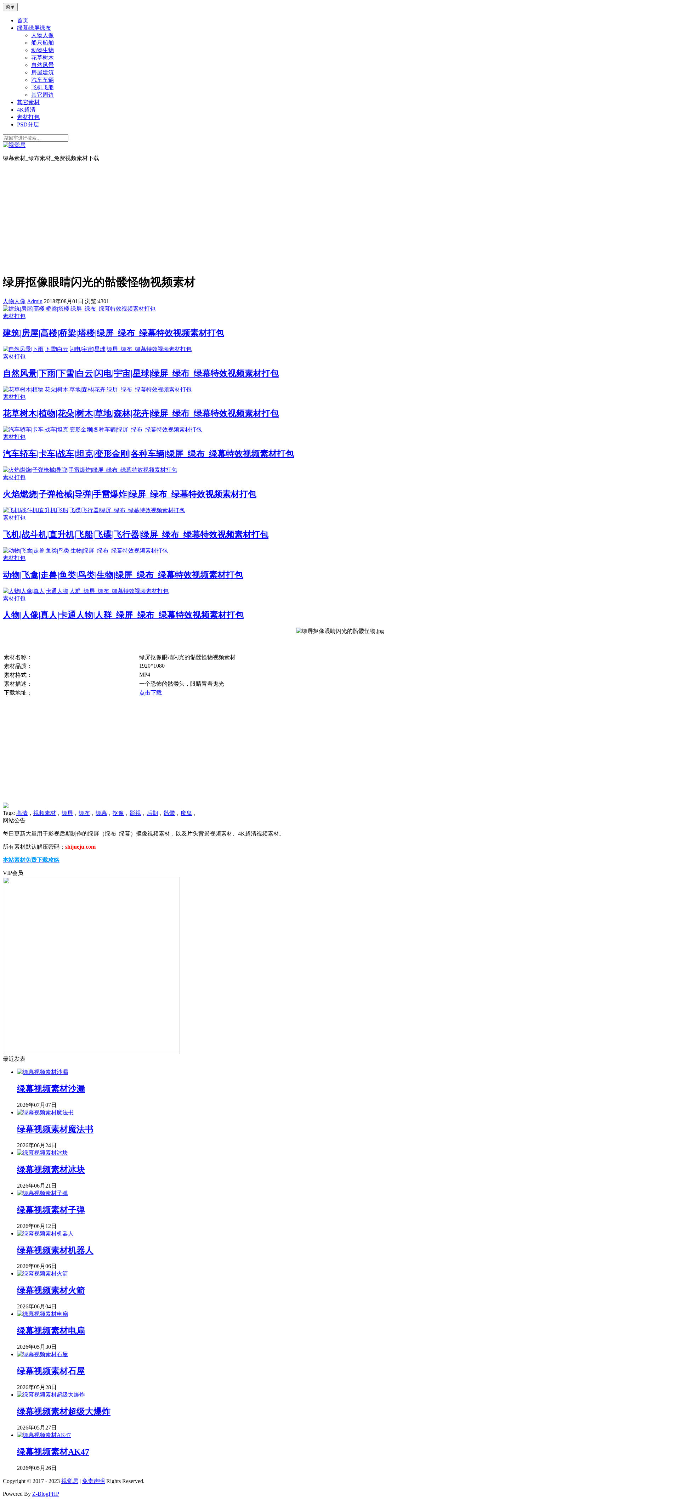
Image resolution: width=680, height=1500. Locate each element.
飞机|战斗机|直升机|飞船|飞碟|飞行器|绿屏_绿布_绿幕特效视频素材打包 (135, 534)
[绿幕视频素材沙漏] (42, 1072)
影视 (135, 813)
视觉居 (69, 1481)
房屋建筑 (42, 72)
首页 (22, 20)
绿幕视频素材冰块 (51, 1169)
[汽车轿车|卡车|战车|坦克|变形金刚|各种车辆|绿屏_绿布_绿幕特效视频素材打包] (102, 429)
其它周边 (42, 95)
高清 (22, 813)
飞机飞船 (42, 87)
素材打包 (28, 117)
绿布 (84, 813)
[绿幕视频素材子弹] (42, 1193)
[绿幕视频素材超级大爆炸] (51, 1395)
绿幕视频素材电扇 (51, 1330)
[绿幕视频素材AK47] (44, 1435)
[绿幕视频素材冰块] (42, 1153)
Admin (34, 301)
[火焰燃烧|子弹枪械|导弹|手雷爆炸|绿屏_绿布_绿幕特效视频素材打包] (90, 470)
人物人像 (42, 35)
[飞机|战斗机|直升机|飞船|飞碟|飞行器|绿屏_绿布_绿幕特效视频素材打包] (94, 510)
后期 (152, 813)
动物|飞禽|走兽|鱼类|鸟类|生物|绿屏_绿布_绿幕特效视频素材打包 (123, 574)
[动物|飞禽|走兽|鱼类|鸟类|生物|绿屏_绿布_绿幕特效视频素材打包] (85, 551)
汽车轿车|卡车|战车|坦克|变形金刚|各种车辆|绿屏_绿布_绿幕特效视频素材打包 (148, 453)
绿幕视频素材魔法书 (55, 1129)
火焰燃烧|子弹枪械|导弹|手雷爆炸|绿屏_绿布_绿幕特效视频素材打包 (129, 494)
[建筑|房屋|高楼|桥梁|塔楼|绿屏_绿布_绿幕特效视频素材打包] (79, 309)
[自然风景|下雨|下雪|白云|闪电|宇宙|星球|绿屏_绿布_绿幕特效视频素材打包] (97, 349)
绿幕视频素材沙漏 (51, 1088)
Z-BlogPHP (45, 1494)
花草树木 (42, 58)
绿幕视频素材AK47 (53, 1451)
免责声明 (93, 1481)
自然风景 (42, 65)
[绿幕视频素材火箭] (42, 1273)
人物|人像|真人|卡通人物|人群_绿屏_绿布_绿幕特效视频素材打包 (123, 614)
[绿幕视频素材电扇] (42, 1314)
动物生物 (42, 50)
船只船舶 (42, 43)
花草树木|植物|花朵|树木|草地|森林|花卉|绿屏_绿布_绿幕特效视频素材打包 (141, 413)
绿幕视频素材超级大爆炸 (63, 1411)
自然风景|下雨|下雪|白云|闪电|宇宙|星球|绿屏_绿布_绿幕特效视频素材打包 (141, 373)
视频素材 (44, 813)
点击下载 (150, 693)
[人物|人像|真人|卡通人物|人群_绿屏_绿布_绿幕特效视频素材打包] (86, 591)
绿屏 (67, 813)
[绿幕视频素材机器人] (45, 1233)
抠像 (118, 813)
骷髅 (169, 813)
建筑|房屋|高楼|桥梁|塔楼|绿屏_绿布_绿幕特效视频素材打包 (113, 333)
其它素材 (28, 102)
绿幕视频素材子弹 (51, 1210)
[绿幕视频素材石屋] (42, 1354)
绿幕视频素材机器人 (55, 1250)
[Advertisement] (340, 217)
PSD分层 (28, 124)
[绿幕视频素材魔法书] (45, 1112)
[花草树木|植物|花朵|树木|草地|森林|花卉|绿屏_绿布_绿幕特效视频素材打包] (97, 389)
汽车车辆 (42, 80)
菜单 (10, 7)
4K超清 (26, 110)
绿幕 (101, 813)
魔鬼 (186, 813)
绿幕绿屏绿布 (34, 28)
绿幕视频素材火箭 (51, 1290)
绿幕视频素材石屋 (51, 1371)
